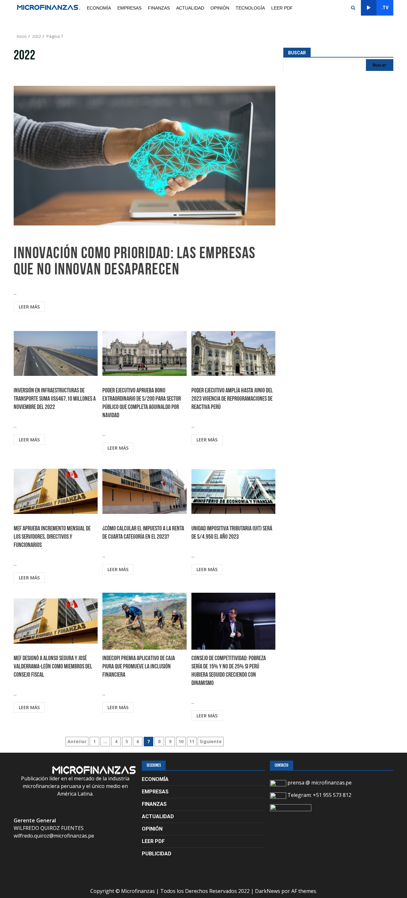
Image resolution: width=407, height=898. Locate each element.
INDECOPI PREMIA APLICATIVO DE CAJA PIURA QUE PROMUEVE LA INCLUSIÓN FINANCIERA (144, 621)
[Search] (353, 8)
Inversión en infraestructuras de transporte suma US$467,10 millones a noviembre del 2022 (56, 353)
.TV (385, 7)
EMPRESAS (129, 7)
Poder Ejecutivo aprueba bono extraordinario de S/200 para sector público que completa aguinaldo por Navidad (144, 353)
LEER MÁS (29, 307)
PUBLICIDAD (156, 854)
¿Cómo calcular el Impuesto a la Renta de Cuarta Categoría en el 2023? (144, 491)
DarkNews (267, 891)
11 (191, 741)
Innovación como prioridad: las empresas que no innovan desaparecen (144, 155)
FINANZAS (159, 7)
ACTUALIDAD (190, 7)
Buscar (297, 52)
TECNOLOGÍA (250, 7)
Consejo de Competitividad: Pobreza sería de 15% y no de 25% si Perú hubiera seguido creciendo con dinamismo (233, 621)
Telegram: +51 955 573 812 (318, 794)
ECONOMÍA (99, 7)
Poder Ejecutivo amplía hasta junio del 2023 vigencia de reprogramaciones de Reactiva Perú (233, 353)
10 (180, 741)
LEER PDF (282, 7)
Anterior (76, 741)
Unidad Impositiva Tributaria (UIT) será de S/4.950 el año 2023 (233, 491)
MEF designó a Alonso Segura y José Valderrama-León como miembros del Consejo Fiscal (56, 621)
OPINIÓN (219, 7)
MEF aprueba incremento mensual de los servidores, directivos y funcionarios (56, 491)
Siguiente (211, 741)
